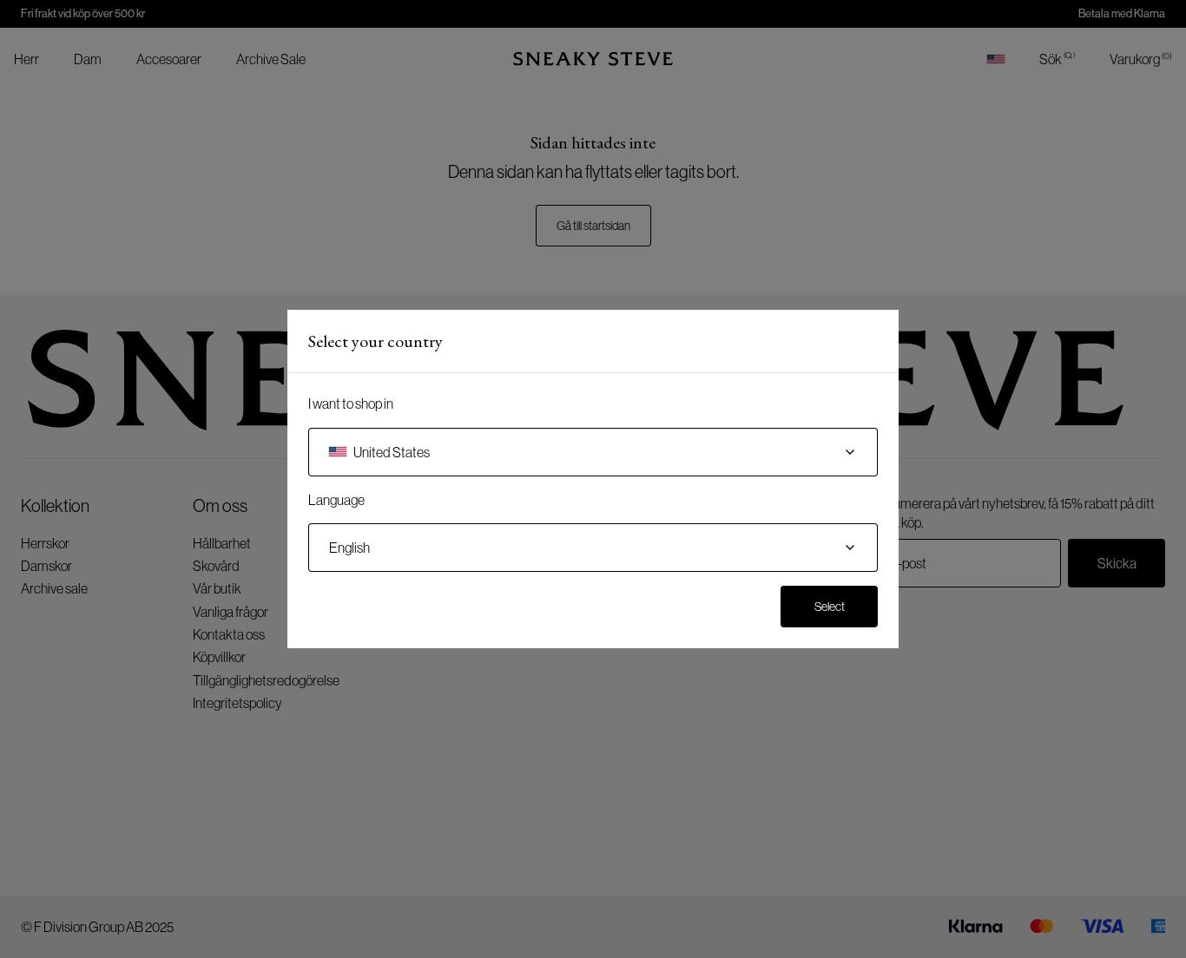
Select (829, 607)
